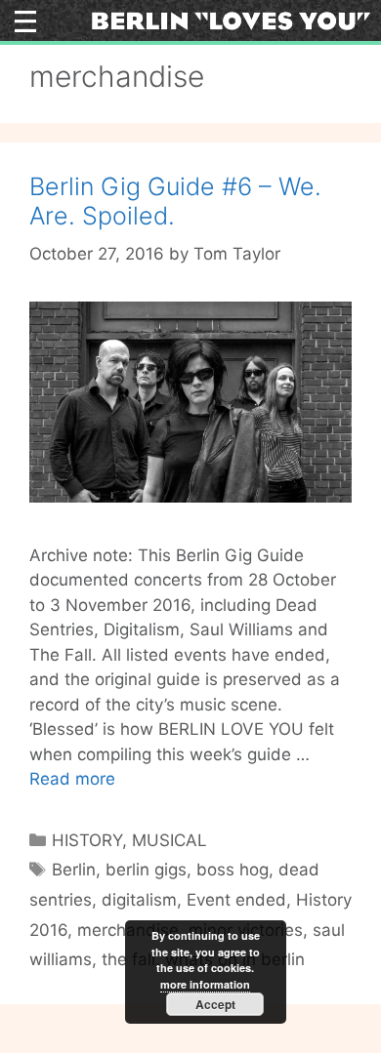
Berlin (74, 869)
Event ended (236, 900)
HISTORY (87, 840)
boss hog (232, 869)
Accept (215, 1004)
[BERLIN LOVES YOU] (231, 19)
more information (205, 984)
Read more (72, 779)
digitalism (139, 900)
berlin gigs (146, 869)
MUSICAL (169, 840)
